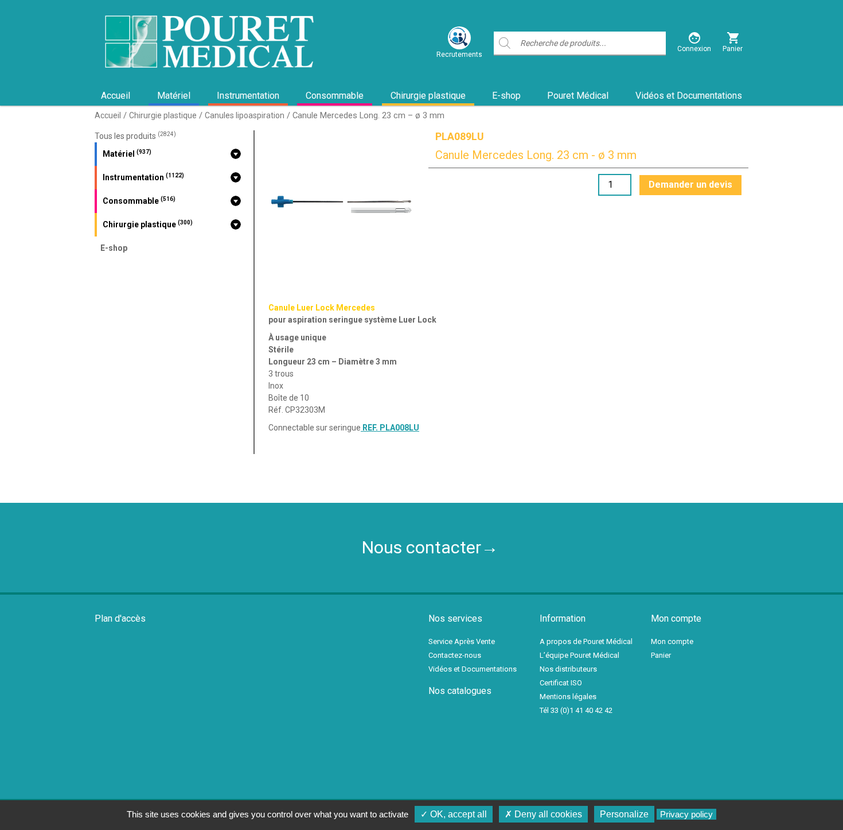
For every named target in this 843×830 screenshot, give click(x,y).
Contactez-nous (454, 655)
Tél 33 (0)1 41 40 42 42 (576, 710)
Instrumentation (248, 95)
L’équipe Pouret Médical (579, 655)
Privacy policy (686, 814)
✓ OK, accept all (453, 814)
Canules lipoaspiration (244, 115)
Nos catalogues (459, 690)
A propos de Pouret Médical (586, 641)
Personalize (624, 814)
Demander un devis (690, 184)
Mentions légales (568, 696)
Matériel (173, 95)
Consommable (335, 95)
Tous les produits (135, 136)
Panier (661, 655)
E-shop (506, 95)
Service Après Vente (461, 641)
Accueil (115, 95)
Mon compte (672, 641)
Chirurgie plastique (428, 95)
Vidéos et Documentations (688, 95)
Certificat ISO (561, 682)
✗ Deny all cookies (543, 814)
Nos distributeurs (568, 669)
